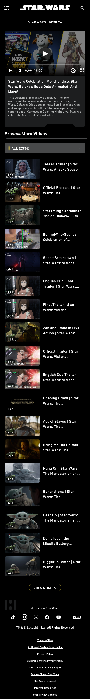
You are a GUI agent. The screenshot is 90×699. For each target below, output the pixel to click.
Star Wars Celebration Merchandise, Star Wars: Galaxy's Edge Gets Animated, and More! (43, 86)
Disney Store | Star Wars (45, 674)
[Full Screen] (82, 70)
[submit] (82, 8)
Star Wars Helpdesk (45, 680)
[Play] (10, 70)
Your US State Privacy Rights (45, 667)
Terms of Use (45, 640)
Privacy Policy (45, 653)
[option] (48, 148)
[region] (45, 53)
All (20, 148)
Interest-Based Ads (45, 687)
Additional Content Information (45, 647)
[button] (45, 587)
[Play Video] (45, 53)
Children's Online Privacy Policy (45, 660)
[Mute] (21, 70)
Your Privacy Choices (45, 694)
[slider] (46, 64)
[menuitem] (7, 8)
